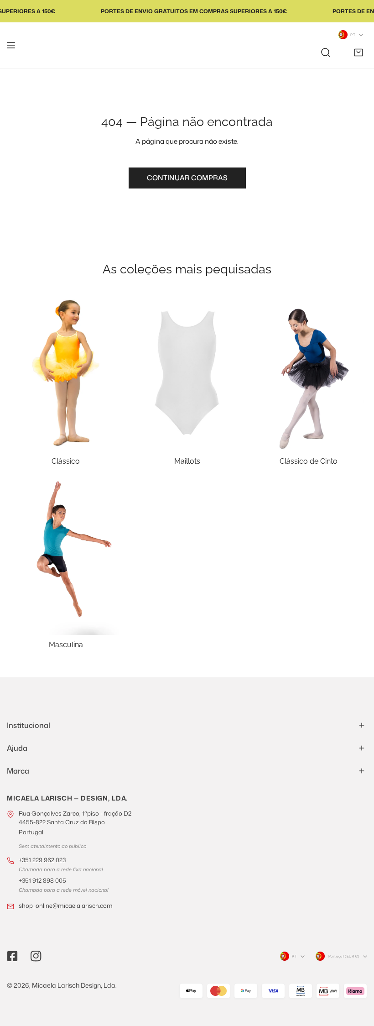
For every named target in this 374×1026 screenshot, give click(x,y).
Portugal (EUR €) (343, 956)
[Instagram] (36, 956)
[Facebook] (12, 956)
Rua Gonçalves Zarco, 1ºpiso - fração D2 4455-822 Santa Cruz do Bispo (75, 822)
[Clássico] (66, 372)
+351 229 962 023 (42, 860)
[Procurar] (326, 52)
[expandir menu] (10, 45)
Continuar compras (187, 178)
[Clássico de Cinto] (308, 372)
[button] (358, 52)
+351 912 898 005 (42, 880)
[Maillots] (187, 372)
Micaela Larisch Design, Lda (73, 985)
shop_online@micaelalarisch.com (66, 905)
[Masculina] (66, 556)
